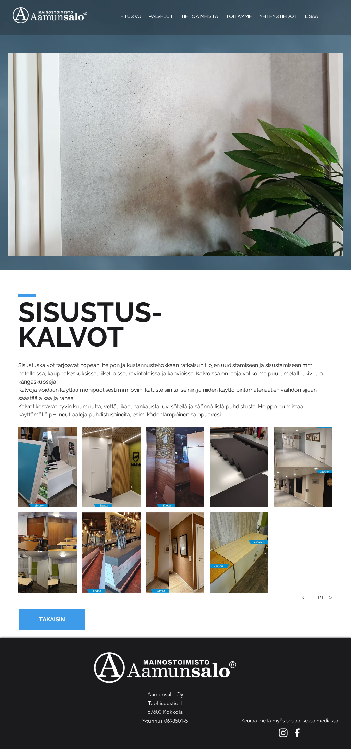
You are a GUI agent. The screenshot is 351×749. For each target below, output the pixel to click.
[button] (47, 467)
